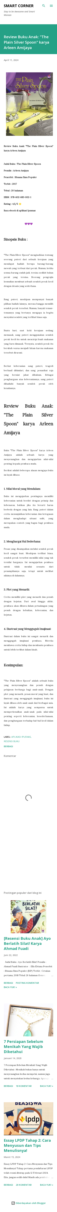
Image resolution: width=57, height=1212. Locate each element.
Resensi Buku (11, 741)
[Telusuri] (44, 6)
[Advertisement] (28, 861)
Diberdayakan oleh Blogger (30, 1203)
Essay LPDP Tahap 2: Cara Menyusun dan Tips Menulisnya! (27, 1145)
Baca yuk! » (10, 987)
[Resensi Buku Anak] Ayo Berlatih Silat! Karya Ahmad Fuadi (27, 943)
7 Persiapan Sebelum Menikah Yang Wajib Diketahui (23, 1046)
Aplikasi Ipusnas (21, 736)
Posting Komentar (27, 982)
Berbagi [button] (8, 746)
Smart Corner (19, 5)
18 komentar (24, 1085)
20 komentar (24, 1184)
